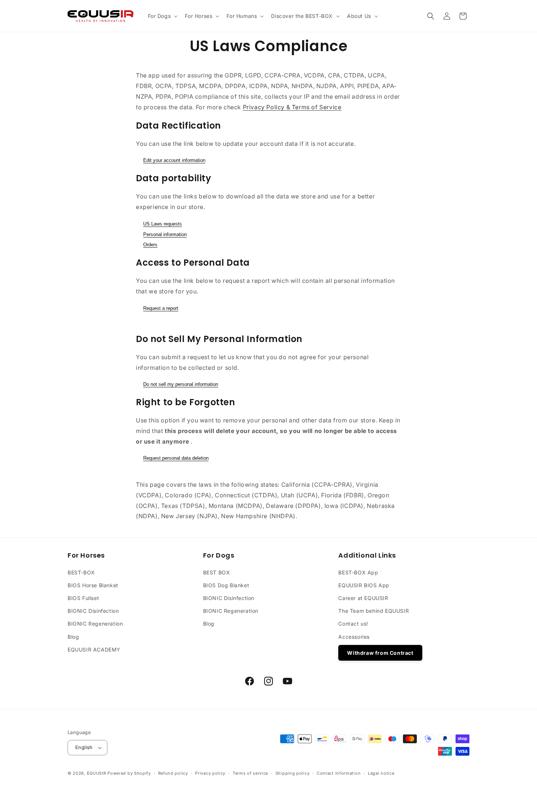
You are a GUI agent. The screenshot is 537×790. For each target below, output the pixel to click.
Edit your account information (174, 160)
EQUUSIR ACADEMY (94, 649)
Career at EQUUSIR (363, 598)
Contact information (339, 773)
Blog (73, 637)
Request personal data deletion (176, 458)
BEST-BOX (81, 572)
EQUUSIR (96, 773)
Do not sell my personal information (180, 384)
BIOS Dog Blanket (226, 585)
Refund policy (173, 773)
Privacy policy (210, 773)
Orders (150, 244)
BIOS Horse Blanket (93, 585)
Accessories (354, 637)
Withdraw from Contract (380, 653)
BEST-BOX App (358, 572)
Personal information (165, 234)
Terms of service (250, 773)
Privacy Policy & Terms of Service (292, 107)
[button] (162, 16)
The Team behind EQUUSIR (373, 611)
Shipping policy (292, 773)
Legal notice (381, 773)
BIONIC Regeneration (95, 623)
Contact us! (353, 623)
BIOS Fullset (83, 598)
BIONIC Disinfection (93, 611)
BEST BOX (216, 572)
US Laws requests (162, 224)
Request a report (160, 308)
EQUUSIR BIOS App (363, 585)
